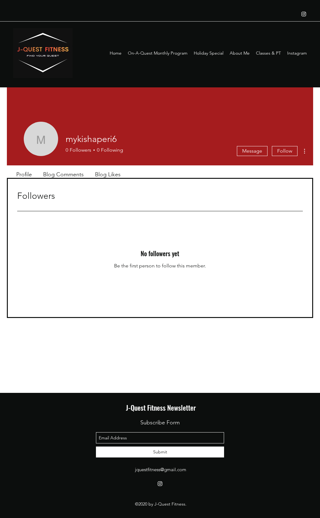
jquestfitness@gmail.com (160, 469)
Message (252, 151)
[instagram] (304, 14)
